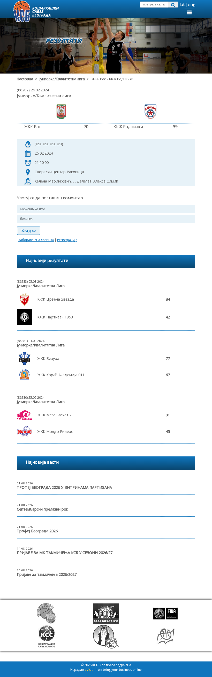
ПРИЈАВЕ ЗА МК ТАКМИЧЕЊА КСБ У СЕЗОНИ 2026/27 (64, 552)
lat (182, 4)
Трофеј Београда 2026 (37, 530)
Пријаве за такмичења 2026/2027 (47, 574)
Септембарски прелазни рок (42, 509)
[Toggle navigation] (189, 12)
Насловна (25, 78)
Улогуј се (28, 230)
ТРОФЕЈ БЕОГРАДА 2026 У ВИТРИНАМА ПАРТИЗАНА (64, 487)
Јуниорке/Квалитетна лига (62, 78)
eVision (90, 669)
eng (191, 4)
